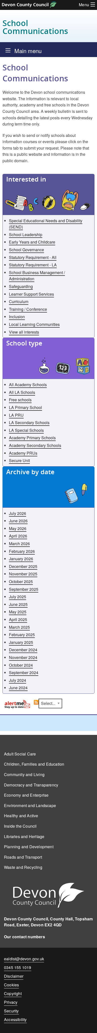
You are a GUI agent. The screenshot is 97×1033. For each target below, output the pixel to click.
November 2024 (23, 657)
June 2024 (18, 687)
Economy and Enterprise (26, 795)
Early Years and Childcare (32, 242)
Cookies (11, 985)
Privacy (10, 1002)
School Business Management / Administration (37, 276)
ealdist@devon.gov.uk (24, 959)
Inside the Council (20, 826)
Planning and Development (28, 846)
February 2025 (22, 634)
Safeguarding (21, 286)
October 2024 (21, 665)
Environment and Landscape (30, 805)
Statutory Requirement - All (32, 257)
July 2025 (17, 596)
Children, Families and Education (34, 764)
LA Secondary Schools (29, 422)
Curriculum (18, 301)
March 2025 (19, 627)
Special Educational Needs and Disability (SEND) (45, 224)
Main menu (28, 51)
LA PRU (16, 415)
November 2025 (23, 574)
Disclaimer (13, 976)
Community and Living (24, 774)
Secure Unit (19, 460)
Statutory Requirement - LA (33, 265)
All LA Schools (22, 392)
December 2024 (23, 650)
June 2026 (18, 521)
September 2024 (23, 672)
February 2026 (22, 551)
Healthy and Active (21, 815)
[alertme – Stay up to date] (17, 704)
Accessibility (15, 1019)
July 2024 (17, 680)
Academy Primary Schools (32, 437)
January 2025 (21, 642)
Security (11, 1011)
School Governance (26, 249)
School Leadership (25, 234)
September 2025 (23, 589)
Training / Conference (28, 309)
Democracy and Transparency (31, 785)
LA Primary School (25, 407)
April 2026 (18, 536)
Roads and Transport (23, 857)
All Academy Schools (28, 384)
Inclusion (17, 316)
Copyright (13, 993)
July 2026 (17, 513)
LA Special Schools (26, 430)
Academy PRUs (23, 453)
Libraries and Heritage (24, 836)
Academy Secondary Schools (35, 445)
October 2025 (21, 581)
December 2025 (23, 566)
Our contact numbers (24, 936)
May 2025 (17, 612)
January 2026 (21, 559)
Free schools (20, 400)
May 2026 (17, 528)
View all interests (24, 332)
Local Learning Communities (34, 324)
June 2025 (18, 604)
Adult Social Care (20, 754)
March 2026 (19, 543)
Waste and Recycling (23, 867)
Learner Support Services (31, 294)
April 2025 (18, 619)
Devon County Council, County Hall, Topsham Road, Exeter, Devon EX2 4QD (48, 922)
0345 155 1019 (17, 968)
